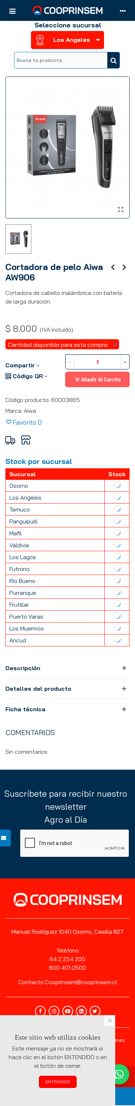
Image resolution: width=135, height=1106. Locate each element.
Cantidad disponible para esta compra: (58, 344)
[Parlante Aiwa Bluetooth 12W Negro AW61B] (124, 267)
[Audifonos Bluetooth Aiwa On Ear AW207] (112, 267)
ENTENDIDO (57, 1081)
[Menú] (12, 10)
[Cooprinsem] (67, 10)
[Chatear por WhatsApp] (119, 1074)
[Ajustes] (123, 10)
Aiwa (30, 410)
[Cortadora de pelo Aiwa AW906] (120, 209)
